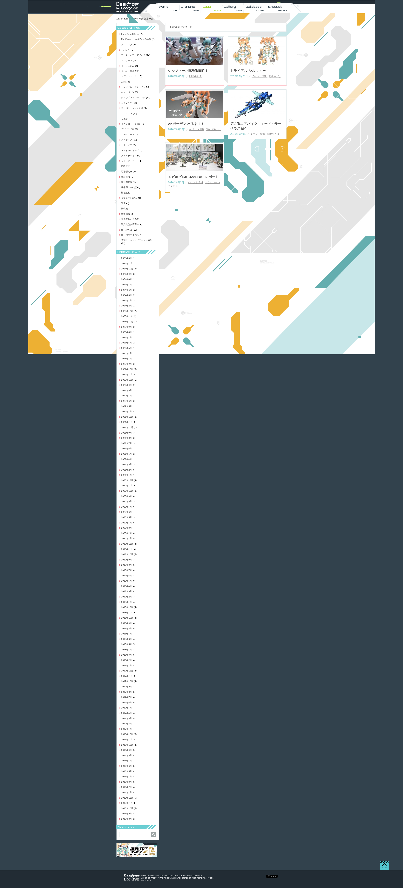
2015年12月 (127, 798)
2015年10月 (127, 808)
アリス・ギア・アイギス (133, 55)
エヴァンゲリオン (130, 76)
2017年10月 (127, 681)
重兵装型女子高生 (130, 224)
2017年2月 (126, 723)
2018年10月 (127, 618)
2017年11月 (127, 676)
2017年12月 (127, 670)
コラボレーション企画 (132, 108)
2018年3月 (126, 655)
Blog (126, 18)
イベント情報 (259, 76)
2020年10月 (127, 491)
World (168, 8)
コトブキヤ (126, 102)
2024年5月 (126, 295)
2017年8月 (126, 692)
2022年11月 (127, 374)
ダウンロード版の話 (131, 124)
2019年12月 (127, 544)
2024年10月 (127, 268)
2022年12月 (127, 369)
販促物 (124, 208)
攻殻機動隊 (126, 182)
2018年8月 (126, 628)
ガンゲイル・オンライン (133, 87)
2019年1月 (126, 602)
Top (118, 18)
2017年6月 (126, 702)
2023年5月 (126, 348)
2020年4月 (126, 522)
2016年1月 (126, 792)
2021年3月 (126, 464)
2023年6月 (126, 342)
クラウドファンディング (133, 97)
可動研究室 (126, 171)
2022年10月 (127, 380)
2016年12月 (127, 734)
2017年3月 (126, 718)
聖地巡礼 (125, 192)
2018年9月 (126, 623)
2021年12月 (127, 417)
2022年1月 (126, 411)
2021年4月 (126, 459)
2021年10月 (127, 427)
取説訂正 (125, 166)
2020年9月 (126, 496)
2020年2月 (126, 533)
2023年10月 (127, 321)
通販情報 (125, 214)
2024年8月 (126, 279)
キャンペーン (127, 92)
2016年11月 (127, 739)
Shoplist (278, 8)
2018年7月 (126, 633)
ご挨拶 (124, 118)
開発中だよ (195, 76)
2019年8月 (126, 565)
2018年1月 (126, 665)
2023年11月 (127, 316)
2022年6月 (126, 401)
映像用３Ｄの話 (129, 187)
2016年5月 (126, 771)
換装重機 (125, 177)
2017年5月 (126, 707)
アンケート (126, 60)
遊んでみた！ (213, 129)
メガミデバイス (129, 155)
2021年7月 (126, 443)
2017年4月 (126, 713)
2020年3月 (126, 528)
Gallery (234, 8)
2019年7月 (126, 570)
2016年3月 (126, 782)
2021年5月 (126, 454)
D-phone (190, 8)
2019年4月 (126, 586)
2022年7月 (126, 395)
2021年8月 (126, 438)
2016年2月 (126, 787)
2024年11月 (127, 263)
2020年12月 (127, 480)
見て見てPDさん (129, 198)
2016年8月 (126, 755)
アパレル (125, 50)
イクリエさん (127, 65)
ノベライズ (126, 139)
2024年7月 (126, 284)
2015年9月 (126, 813)
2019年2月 (126, 596)
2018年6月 (126, 639)
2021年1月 (126, 475)
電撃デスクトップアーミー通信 (136, 240)
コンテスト (126, 113)
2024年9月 (126, 274)
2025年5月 (126, 258)
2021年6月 (126, 448)
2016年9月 (126, 750)
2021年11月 (127, 422)
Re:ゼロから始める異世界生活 (136, 39)
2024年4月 (126, 300)
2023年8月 (126, 332)
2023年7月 (126, 337)
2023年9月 (126, 327)
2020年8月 (126, 501)
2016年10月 (127, 745)
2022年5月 (126, 406)
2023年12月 (127, 311)
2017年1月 (126, 729)
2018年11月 (127, 612)
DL (256, 8)
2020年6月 (126, 512)
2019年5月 (126, 581)
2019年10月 (127, 554)
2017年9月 (126, 686)
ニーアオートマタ (130, 134)
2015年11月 (127, 803)
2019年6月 (126, 575)
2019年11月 (127, 549)
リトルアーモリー (130, 161)
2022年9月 (126, 385)
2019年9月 (126, 559)
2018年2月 (126, 660)
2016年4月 (126, 776)
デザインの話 (127, 129)
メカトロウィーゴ (130, 150)
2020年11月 (127, 485)
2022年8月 (126, 390)
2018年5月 (126, 644)
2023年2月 (126, 364)
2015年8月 (126, 819)
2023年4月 (126, 353)
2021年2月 (126, 469)
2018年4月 (126, 649)
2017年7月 (126, 697)
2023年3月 (126, 358)
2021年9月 (126, 432)
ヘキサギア (126, 145)
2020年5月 (126, 517)
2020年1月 (126, 538)
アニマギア (126, 44)
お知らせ (125, 81)
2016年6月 (126, 766)
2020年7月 (126, 506)
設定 (123, 203)
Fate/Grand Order (130, 34)
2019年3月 (126, 591)
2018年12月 (127, 607)
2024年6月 (126, 290)
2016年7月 (126, 760)
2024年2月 (126, 305)
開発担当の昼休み (130, 235)
